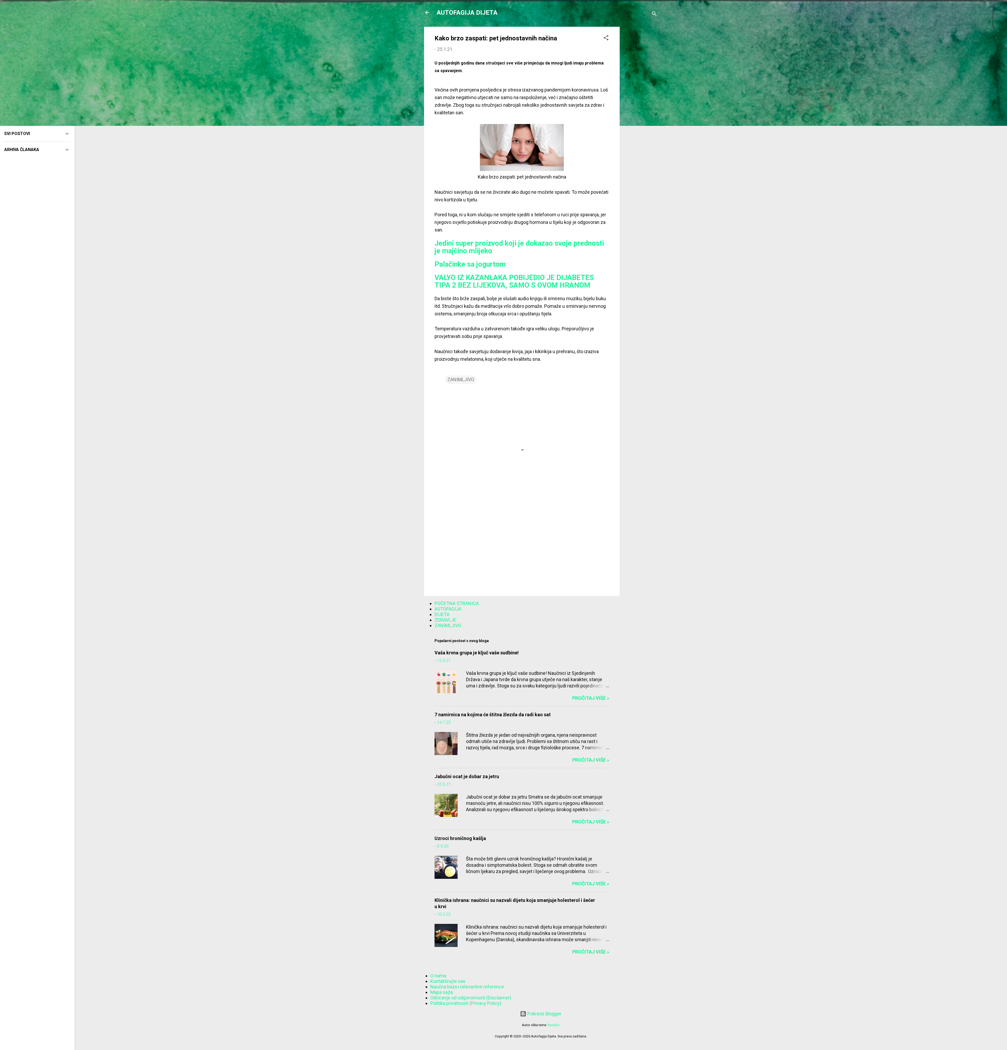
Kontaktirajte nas (447, 981)
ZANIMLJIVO (460, 379)
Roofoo (554, 1025)
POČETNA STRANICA (457, 603)
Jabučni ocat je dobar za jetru (467, 776)
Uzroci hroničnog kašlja (460, 838)
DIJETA (442, 614)
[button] (606, 38)
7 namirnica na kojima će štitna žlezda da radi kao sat (493, 714)
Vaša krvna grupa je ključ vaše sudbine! (477, 652)
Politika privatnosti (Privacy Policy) (465, 1003)
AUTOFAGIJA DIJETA (467, 12)
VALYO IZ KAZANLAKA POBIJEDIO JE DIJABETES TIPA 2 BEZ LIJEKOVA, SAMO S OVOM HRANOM (514, 281)
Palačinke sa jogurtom (470, 264)
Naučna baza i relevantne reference (467, 986)
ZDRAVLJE (445, 620)
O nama (438, 975)
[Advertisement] (640, 105)
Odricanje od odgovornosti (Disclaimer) (470, 997)
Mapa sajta (441, 992)
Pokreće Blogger (543, 1013)
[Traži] (654, 14)
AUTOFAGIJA (448, 609)
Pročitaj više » (590, 698)
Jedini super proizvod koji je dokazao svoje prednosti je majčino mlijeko (519, 247)
